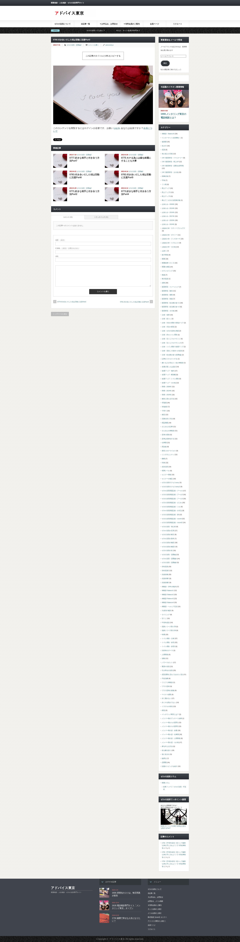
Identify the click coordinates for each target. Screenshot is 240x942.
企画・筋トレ (166, 319)
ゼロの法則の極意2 (168, 546)
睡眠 (163, 458)
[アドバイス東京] (75, 15)
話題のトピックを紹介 (169, 766)
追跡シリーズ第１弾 (169, 626)
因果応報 (165, 176)
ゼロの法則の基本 (168, 538)
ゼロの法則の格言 (168, 534)
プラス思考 (166, 686)
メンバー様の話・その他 (170, 742)
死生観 (164, 446)
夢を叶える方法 (167, 746)
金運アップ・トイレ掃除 (170, 379)
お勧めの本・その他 (169, 247)
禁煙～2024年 (166, 395)
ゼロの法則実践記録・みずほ (172, 510)
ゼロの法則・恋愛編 (169, 554)
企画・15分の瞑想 (168, 327)
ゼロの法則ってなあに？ (61, 30)
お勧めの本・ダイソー (169, 235)
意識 (163, 150)
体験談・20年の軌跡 (169, 586)
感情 (163, 283)
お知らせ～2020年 (168, 220)
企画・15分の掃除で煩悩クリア (172, 323)
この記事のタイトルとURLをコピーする (103, 56)
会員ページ (154, 24)
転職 (163, 634)
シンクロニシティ (168, 454)
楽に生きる (166, 754)
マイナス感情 (166, 694)
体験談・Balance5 (168, 133)
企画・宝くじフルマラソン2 (171, 343)
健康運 (164, 142)
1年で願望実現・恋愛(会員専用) (173, 166)
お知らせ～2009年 (168, 204)
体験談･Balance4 (168, 602)
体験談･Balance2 (168, 594)
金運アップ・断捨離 (169, 374)
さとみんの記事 (167, 426)
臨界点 (164, 758)
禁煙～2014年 (166, 391)
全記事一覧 (85, 24)
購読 (165, 63)
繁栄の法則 (166, 666)
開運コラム (166, 783)
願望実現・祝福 (167, 299)
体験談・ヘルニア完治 (169, 606)
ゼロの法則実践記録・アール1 (172, 490)
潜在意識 (165, 566)
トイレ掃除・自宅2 (168, 646)
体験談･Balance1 (168, 590)
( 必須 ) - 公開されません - (67, 248)
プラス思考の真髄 (168, 690)
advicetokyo (109, 45)
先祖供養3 (165, 582)
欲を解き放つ (166, 750)
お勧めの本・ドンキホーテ (171, 239)
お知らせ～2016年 (168, 212)
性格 (163, 462)
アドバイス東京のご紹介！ (157, 921)
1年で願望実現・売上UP (170, 161)
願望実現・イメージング (170, 287)
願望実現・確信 (167, 291)
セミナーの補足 (167, 478)
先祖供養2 (165, 578)
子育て (164, 411)
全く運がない (166, 698)
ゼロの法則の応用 (168, 530)
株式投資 (165, 279)
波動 (163, 658)
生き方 (164, 146)
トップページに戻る (60, 314)
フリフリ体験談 (167, 682)
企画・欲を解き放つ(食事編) (171, 355)
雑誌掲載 (165, 423)
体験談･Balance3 (168, 598)
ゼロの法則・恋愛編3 (169, 562)
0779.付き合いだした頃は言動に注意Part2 (71, 302)
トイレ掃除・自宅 (168, 642)
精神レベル (166, 470)
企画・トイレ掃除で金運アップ (172, 347)
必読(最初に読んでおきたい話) (172, 674)
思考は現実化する (168, 439)
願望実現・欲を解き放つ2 (171, 307)
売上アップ (166, 188)
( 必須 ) (60, 240)
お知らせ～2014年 (168, 208)
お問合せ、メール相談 (155, 901)
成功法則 (165, 467)
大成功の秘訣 (166, 610)
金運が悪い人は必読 (169, 367)
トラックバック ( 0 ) (101, 217)
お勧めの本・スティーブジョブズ (173, 228)
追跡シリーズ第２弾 (169, 630)
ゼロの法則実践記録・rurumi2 (172, 522)
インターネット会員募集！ (171, 138)
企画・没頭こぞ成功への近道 (172, 351)
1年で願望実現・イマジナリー (172, 158)
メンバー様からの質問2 (170, 726)
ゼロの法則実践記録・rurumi (172, 518)
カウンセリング (167, 271)
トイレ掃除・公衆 (168, 638)
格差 (163, 275)
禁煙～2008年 (166, 386)
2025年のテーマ (167, 650)
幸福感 (164, 402)
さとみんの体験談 (168, 430)
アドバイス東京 (63, 888)
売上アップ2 (166, 192)
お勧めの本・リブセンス (170, 243)
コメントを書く (93, 45)
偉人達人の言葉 (167, 154)
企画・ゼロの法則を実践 (170, 331)
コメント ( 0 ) (67, 217)
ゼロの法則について (62, 24)
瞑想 (163, 710)
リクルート (177, 24)
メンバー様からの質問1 (170, 722)
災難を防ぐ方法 (167, 418)
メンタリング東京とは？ (170, 714)
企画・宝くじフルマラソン (171, 339)
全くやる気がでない (169, 702)
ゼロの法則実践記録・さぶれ (172, 502)
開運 (163, 259)
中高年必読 (166, 622)
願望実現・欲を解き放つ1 (171, 303)
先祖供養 (165, 574)
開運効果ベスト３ (168, 263)
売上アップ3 (166, 196)
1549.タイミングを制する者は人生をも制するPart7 (173, 827)
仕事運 (164, 442)
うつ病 (164, 184)
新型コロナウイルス (169, 451)
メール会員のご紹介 (155, 913)
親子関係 (165, 255)
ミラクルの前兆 (167, 706)
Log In (117, 128)
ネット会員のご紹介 (155, 909)
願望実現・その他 (168, 311)
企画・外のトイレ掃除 (169, 335)
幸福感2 (164, 407)
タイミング (166, 614)
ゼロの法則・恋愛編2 (74, 45)
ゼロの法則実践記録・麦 (170, 514)
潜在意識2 (165, 570)
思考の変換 (166, 434)
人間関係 (165, 654)
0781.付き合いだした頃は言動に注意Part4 (134, 302)
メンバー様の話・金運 (169, 730)
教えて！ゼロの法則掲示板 (171, 200)
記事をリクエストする (169, 359)
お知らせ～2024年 (168, 224)
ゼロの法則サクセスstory (170, 482)
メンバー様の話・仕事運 (170, 734)
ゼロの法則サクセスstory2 (171, 486)
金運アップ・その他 (169, 383)
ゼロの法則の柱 (167, 550)
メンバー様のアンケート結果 (172, 718)
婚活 (163, 414)
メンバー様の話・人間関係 (171, 738)
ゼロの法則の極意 (168, 542)
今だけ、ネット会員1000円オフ (94, 30)
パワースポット (167, 662)
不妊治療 (165, 678)
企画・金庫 (166, 315)
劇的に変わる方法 (168, 399)
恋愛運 (164, 762)
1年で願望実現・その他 (170, 172)
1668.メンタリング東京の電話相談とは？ (173, 116)
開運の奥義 (166, 267)
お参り (164, 251)
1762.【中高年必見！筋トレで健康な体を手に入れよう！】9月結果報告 (174, 845)
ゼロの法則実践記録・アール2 (172, 494)
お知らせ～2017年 (168, 216)
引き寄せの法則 (167, 670)
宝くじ (164, 618)
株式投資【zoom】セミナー (157, 917)
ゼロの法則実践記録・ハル (171, 506)
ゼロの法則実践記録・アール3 (172, 498)
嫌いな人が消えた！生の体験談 (172, 363)
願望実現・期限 (167, 295)
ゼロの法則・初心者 (169, 526)
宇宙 (163, 180)
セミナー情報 (166, 474)
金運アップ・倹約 (168, 371)
